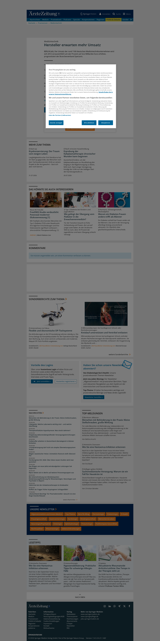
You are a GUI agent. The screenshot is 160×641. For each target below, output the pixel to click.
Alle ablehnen (89, 123)
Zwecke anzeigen (56, 123)
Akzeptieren (105, 123)
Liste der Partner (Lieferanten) (60, 115)
